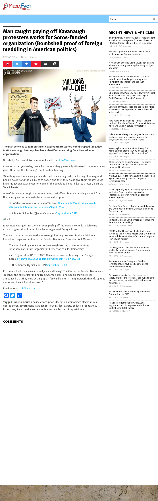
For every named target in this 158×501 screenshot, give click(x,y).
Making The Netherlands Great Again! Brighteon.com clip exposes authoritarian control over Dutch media (129, 305)
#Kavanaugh (64, 203)
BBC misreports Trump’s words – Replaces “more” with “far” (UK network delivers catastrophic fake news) (130, 165)
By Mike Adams (125, 46)
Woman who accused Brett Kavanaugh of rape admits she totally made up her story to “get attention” (131, 65)
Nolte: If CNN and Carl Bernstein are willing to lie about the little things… (131, 221)
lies (60, 305)
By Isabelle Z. (125, 297)
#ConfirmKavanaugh (84, 203)
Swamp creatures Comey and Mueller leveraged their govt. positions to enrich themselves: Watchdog (128, 264)
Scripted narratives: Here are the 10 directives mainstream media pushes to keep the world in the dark (131, 109)
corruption (48, 302)
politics (77, 305)
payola (67, 305)
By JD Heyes (123, 57)
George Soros (10, 305)
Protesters (9, 309)
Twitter (62, 309)
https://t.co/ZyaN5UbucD (31, 258)
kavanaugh (41, 305)
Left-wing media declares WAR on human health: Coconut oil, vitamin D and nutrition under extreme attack (129, 250)
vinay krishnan (75, 309)
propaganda (89, 305)
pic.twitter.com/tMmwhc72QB (63, 258)
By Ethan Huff (124, 102)
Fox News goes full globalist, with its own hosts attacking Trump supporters (129, 53)
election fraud (90, 302)
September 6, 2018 (56, 265)
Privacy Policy (79, 495)
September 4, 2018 (66, 213)
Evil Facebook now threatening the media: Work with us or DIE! (129, 293)
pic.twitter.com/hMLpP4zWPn (47, 207)
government (27, 305)
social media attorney (44, 309)
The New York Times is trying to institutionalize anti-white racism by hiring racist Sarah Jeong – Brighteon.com (132, 209)
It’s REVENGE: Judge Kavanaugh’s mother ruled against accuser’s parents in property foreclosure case (132, 179)
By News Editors (126, 171)
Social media (24, 309)
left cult (53, 305)
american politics (31, 302)
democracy (74, 302)
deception (61, 302)
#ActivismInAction (19, 207)
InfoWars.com (67, 160)
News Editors (28, 57)
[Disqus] (54, 364)
